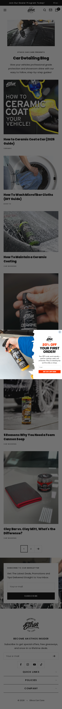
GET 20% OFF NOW (49, 372)
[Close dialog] (60, 332)
